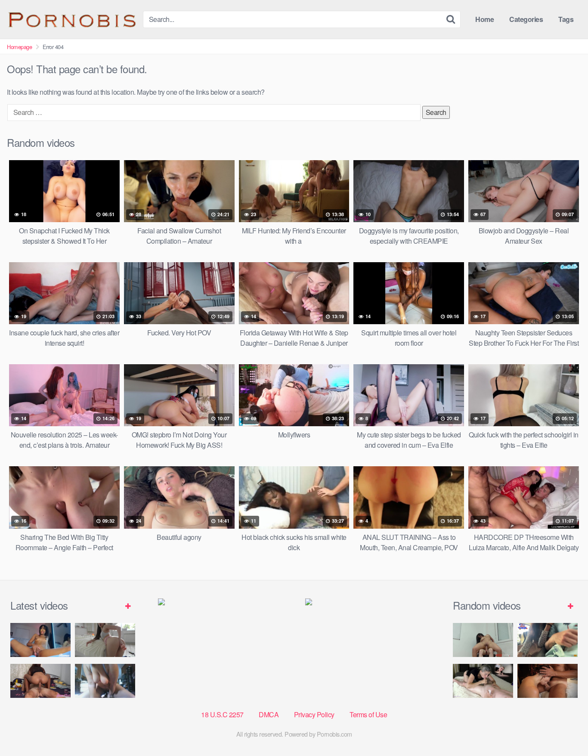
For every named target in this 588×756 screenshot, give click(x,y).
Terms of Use (368, 714)
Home (484, 19)
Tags (565, 19)
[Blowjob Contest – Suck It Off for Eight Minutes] (483, 681)
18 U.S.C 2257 (222, 714)
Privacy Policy (314, 714)
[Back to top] (564, 728)
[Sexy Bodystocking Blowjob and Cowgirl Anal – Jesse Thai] (40, 681)
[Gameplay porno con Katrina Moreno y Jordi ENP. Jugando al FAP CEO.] (483, 640)
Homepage (19, 47)
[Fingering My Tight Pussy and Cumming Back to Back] (40, 640)
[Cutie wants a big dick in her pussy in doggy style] (105, 640)
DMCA (269, 714)
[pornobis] (71, 19)
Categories (526, 19)
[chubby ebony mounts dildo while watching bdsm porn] (105, 681)
